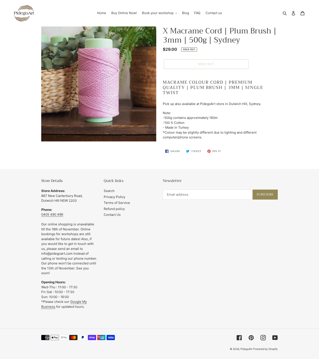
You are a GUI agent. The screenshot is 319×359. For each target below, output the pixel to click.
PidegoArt (246, 349)
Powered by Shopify (265, 349)
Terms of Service (117, 203)
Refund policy (114, 209)
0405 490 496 (52, 214)
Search (109, 191)
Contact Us (112, 215)
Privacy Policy (114, 197)
